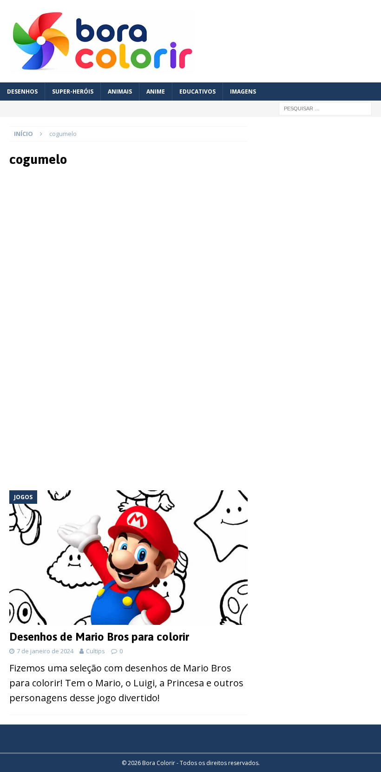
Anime (155, 91)
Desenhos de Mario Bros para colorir (99, 636)
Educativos (197, 91)
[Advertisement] (128, 251)
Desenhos (22, 91)
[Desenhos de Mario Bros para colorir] (128, 557)
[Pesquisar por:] (325, 107)
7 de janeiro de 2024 (45, 651)
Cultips (95, 651)
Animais (120, 91)
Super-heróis (72, 91)
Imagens (243, 91)
